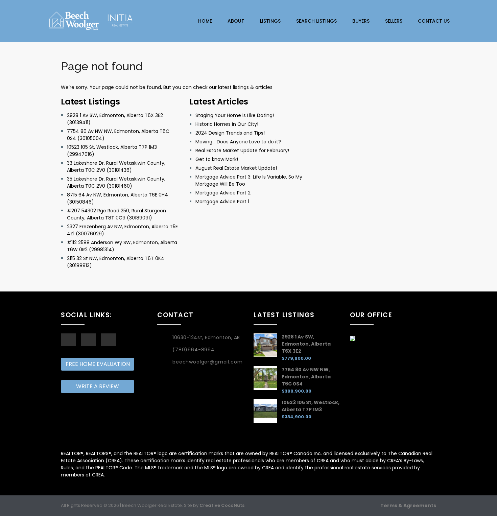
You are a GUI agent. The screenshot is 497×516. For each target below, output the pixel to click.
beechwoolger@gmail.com (207, 361)
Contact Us (434, 21)
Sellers (393, 21)
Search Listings (316, 21)
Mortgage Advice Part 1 (222, 201)
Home (205, 21)
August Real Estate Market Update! (236, 168)
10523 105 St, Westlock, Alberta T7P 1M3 (310, 406)
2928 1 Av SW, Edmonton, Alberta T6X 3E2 (306, 343)
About (236, 21)
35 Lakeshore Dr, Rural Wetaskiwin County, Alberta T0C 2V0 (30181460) (116, 182)
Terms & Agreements (408, 505)
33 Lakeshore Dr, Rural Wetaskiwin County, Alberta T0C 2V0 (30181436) (116, 166)
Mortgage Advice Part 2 (223, 192)
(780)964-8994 (193, 349)
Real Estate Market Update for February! (242, 150)
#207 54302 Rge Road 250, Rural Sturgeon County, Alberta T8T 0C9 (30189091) (116, 214)
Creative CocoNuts (221, 505)
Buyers (361, 21)
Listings (270, 21)
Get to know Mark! (216, 159)
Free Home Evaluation (98, 364)
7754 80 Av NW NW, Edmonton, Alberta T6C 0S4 (306, 376)
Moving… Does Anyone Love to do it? (238, 141)
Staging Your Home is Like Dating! (234, 115)
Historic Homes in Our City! (226, 124)
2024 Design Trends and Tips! (230, 133)
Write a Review (97, 386)
